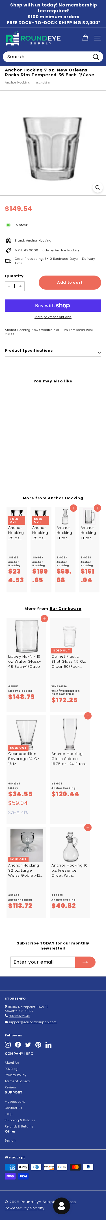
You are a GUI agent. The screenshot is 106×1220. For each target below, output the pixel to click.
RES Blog (11, 1069)
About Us (12, 1063)
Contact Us (13, 1108)
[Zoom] (97, 187)
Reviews (11, 1087)
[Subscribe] (85, 962)
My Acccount (15, 1102)
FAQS (8, 1114)
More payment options (53, 317)
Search (10, 1140)
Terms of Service (17, 1081)
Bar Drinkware (66, 608)
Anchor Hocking (18, 82)
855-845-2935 (19, 1016)
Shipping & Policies (20, 1120)
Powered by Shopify (25, 1208)
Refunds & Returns (19, 1126)
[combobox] (53, 56)
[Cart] (85, 38)
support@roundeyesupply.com (33, 1022)
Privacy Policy (15, 1075)
